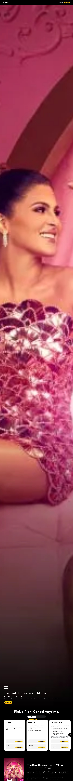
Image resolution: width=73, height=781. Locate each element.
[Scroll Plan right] (70, 735)
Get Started (67, 2)
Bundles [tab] (40, 716)
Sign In (61, 2)
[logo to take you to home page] (5, 2)
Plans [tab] (32, 716)
